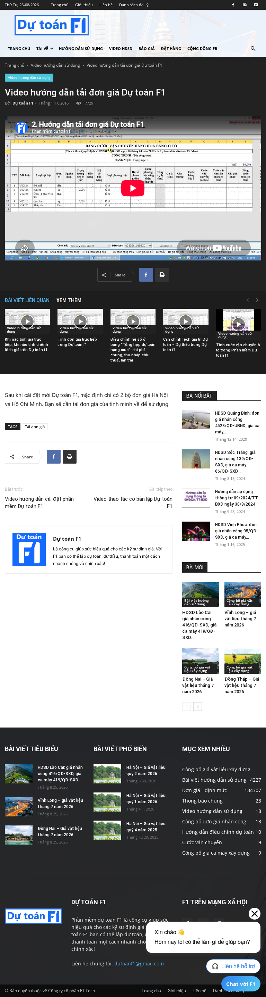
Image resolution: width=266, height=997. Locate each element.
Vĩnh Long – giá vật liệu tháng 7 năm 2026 (240, 619)
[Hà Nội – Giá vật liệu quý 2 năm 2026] (107, 773)
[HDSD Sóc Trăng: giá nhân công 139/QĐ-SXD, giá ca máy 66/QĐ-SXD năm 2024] (196, 458)
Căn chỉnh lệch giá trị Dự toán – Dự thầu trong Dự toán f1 (185, 344)
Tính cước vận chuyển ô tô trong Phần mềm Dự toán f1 (238, 350)
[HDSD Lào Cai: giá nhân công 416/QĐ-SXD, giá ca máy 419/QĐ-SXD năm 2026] (200, 594)
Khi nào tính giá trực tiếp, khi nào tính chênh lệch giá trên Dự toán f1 (26, 344)
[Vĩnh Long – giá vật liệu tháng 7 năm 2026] (242, 594)
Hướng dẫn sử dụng (81, 48)
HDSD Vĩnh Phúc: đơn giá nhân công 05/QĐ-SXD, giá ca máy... (236, 531)
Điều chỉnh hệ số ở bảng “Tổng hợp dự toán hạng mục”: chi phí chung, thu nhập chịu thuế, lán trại (133, 350)
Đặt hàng (171, 48)
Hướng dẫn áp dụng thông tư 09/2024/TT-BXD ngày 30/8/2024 (237, 498)
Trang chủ (60, 4)
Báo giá (147, 48)
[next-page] (257, 300)
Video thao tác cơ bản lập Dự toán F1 (133, 502)
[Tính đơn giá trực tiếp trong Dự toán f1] (80, 321)
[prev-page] (247, 300)
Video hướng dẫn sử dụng (55, 65)
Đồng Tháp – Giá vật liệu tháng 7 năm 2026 (241, 685)
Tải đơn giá (35, 426)
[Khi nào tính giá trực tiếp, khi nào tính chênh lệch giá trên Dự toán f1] (27, 321)
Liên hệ (106, 4)
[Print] (162, 275)
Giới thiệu (84, 4)
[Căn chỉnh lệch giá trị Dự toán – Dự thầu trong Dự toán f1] (185, 321)
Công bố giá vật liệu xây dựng (239, 602)
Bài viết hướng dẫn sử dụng (196, 602)
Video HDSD (120, 48)
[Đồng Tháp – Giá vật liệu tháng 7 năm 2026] (242, 661)
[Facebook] (233, 5)
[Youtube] (256, 5)
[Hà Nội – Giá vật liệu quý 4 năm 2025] (107, 830)
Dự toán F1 (22, 103)
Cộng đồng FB (202, 48)
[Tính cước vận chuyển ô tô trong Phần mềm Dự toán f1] (238, 324)
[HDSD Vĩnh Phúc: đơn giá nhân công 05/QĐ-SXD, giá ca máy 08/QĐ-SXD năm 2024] (196, 531)
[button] (253, 48)
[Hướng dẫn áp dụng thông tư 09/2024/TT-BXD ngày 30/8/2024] (196, 498)
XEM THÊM (68, 300)
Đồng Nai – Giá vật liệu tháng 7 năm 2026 (198, 685)
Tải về (42, 48)
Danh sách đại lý (134, 4)
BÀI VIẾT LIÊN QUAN (27, 300)
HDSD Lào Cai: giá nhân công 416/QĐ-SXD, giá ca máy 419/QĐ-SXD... (199, 625)
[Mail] (244, 5)
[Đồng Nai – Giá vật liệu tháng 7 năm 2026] (200, 661)
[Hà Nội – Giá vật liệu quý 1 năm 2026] (107, 802)
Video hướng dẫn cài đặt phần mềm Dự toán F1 (39, 502)
